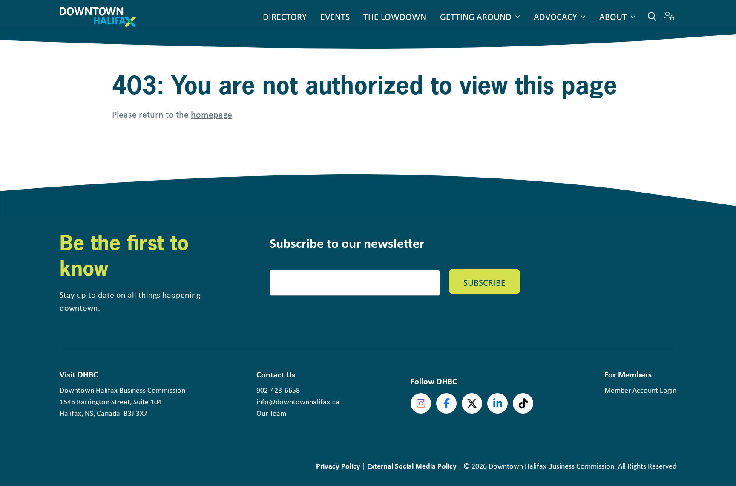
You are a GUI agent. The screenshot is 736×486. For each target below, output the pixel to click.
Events (335, 16)
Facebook (446, 403)
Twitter (472, 403)
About (613, 16)
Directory (285, 16)
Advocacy (555, 16)
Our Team (271, 413)
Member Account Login (640, 390)
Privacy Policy (338, 465)
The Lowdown (394, 16)
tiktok (523, 403)
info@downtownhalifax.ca (297, 402)
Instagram (421, 403)
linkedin (497, 403)
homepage (211, 114)
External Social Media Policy (412, 465)
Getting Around (476, 16)
